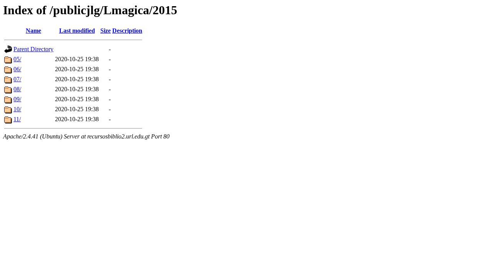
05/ (17, 59)
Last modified (77, 30)
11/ (17, 119)
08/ (17, 89)
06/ (17, 69)
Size (105, 30)
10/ (17, 109)
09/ (17, 99)
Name (33, 30)
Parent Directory (33, 49)
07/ (17, 79)
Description (127, 30)
